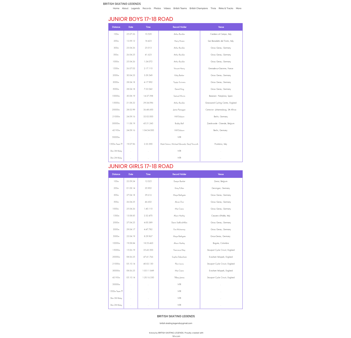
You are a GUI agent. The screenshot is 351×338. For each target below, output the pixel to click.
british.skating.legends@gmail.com (176, 323)
